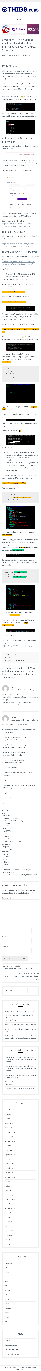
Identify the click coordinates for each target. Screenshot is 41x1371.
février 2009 (9, 1190)
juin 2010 (8, 1159)
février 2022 (9, 1123)
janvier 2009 (9, 1195)
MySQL (7, 1286)
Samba (7, 1303)
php (6, 1295)
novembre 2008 (10, 1204)
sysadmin (16, 56)
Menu (21, 19)
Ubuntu (25, 56)
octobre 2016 (9, 1137)
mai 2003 (8, 1244)
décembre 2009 (10, 1164)
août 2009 (8, 1181)
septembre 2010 (10, 1155)
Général (7, 1281)
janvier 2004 (9, 1226)
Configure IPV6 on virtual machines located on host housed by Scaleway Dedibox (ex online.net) (20, 1059)
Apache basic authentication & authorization (19, 1011)
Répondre (35, 690)
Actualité (6, 56)
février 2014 (8, 1150)
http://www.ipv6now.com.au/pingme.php (17, 646)
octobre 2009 (9, 1173)
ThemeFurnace (20, 1369)
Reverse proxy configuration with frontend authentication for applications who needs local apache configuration (20, 1018)
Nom (4, 926)
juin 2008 (8, 1213)
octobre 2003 (9, 1231)
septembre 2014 (10, 1141)
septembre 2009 (10, 1177)
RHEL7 (7, 1299)
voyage (7, 1317)
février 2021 (9, 1128)
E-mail (5, 936)
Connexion (8, 1340)
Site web (5, 946)
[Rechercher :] (16, 990)
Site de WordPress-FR (12, 1354)
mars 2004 (8, 1222)
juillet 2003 (8, 1235)
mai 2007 (8, 1217)
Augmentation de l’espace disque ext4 (17, 967)
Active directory (10, 1263)
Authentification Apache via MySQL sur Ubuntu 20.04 (20, 976)
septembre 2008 (10, 1208)
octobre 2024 (9, 1114)
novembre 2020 (10, 1132)
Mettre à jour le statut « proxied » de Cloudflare (20, 1024)
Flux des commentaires (12, 1349)
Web (6, 1321)
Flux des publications (12, 1345)
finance (7, 1277)
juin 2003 (8, 1240)
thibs (8, 657)
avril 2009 (8, 1186)
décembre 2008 (10, 1199)
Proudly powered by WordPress (14, 1367)
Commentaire (8, 898)
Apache (7, 1272)
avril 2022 (8, 1119)
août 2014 (8, 1146)
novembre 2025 (10, 1110)
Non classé (8, 1290)
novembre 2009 (10, 1168)
